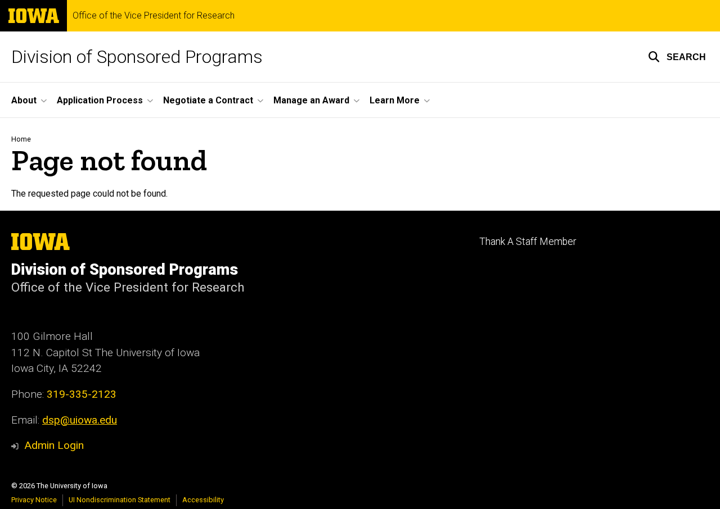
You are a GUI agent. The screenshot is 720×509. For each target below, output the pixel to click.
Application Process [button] (100, 100)
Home (21, 139)
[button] (677, 56)
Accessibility (203, 500)
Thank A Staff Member (527, 241)
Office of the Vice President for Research (154, 16)
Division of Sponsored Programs (137, 57)
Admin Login (54, 445)
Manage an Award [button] (311, 100)
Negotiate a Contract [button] (208, 100)
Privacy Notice (34, 500)
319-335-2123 (81, 394)
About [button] (24, 100)
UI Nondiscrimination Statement (119, 500)
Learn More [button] (395, 100)
